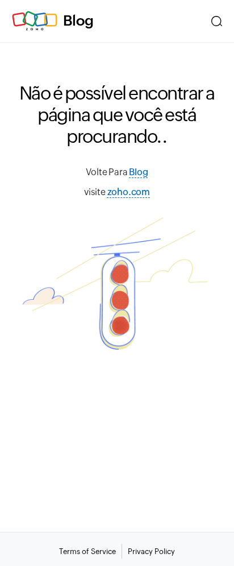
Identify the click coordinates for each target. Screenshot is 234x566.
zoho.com (128, 192)
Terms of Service (87, 551)
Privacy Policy (151, 551)
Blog (78, 20)
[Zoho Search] (216, 21)
